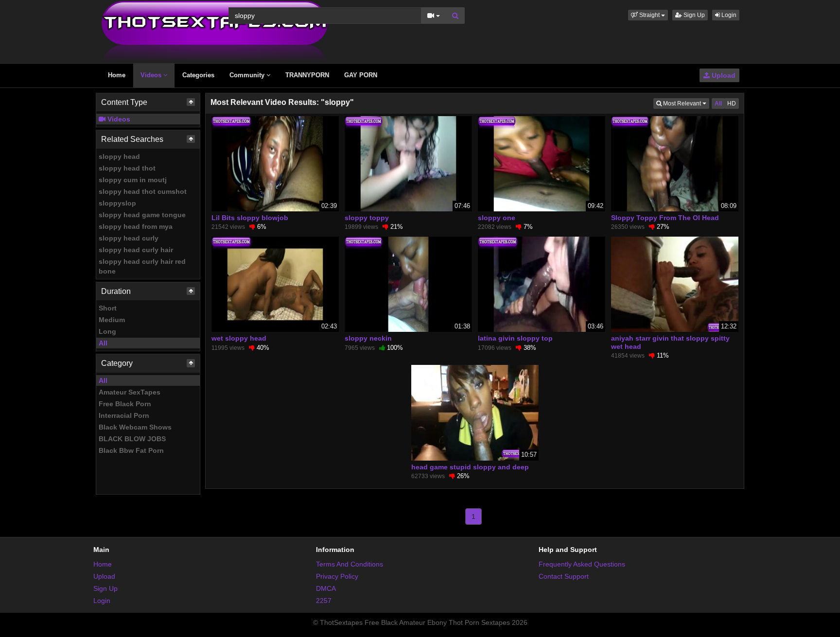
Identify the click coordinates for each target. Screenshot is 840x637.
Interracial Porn (124, 415)
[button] (648, 15)
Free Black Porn (125, 404)
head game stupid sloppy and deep (470, 467)
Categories (198, 75)
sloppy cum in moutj (133, 180)
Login (728, 15)
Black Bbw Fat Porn (131, 450)
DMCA (326, 588)
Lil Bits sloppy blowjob (249, 218)
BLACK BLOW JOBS (132, 439)
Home (116, 75)
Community (247, 75)
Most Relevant (685, 103)
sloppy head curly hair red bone (142, 266)
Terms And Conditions (349, 564)
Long (107, 331)
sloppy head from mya (136, 226)
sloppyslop (117, 203)
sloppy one (496, 218)
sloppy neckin (368, 338)
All (103, 343)
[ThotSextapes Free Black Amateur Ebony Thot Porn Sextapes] (215, 31)
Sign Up (693, 15)
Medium (112, 320)
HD (731, 103)
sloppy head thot (127, 168)
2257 (324, 600)
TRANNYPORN (307, 75)
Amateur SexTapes (129, 392)
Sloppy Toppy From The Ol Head (665, 218)
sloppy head (119, 156)
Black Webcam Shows (135, 427)
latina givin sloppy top (515, 338)
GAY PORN (360, 75)
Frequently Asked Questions (582, 564)
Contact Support (564, 576)
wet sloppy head (238, 338)
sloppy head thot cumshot (143, 191)
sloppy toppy (367, 218)
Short (108, 308)
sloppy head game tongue (142, 215)
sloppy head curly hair (136, 250)
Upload (722, 75)
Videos (151, 75)
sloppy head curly (128, 238)
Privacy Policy (337, 576)
